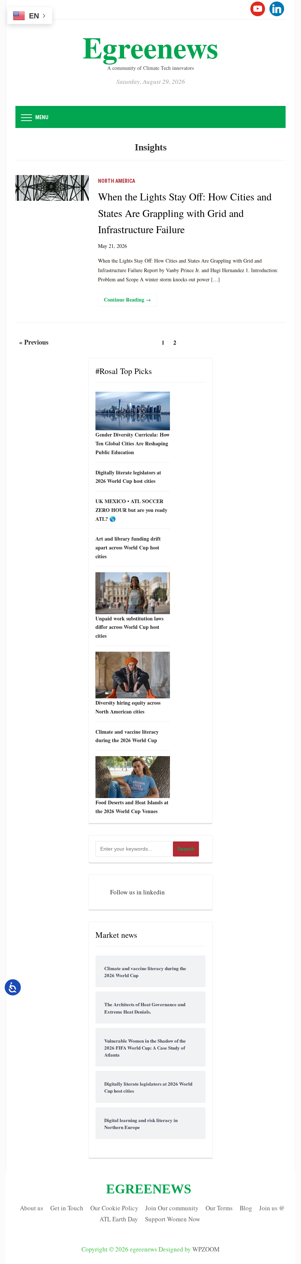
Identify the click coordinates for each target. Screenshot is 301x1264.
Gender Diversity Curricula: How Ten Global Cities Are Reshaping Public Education (132, 443)
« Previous (33, 342)
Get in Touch (66, 1208)
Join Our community (172, 1208)
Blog (246, 1208)
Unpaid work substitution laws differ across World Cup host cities (129, 627)
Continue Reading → (127, 299)
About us (31, 1208)
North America (116, 181)
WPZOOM (206, 1249)
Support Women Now (172, 1219)
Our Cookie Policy (114, 1208)
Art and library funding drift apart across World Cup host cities (128, 547)
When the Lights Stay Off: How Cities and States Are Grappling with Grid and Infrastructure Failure (185, 212)
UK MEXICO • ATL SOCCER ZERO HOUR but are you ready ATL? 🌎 (131, 510)
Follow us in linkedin (137, 892)
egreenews (150, 47)
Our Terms (219, 1208)
